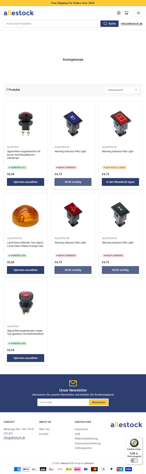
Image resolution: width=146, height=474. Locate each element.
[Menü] (140, 439)
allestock (13, 147)
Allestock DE (62, 147)
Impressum (81, 429)
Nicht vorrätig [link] (73, 182)
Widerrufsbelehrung (86, 438)
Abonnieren (98, 402)
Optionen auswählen (26, 182)
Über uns (44, 429)
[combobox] (61, 23)
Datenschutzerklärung (88, 443)
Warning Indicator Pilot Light (70, 151)
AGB (77, 434)
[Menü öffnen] (138, 13)
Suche (112, 23)
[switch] (134, 460)
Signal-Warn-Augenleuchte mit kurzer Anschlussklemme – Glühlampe (23, 154)
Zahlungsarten (83, 448)
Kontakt (43, 434)
